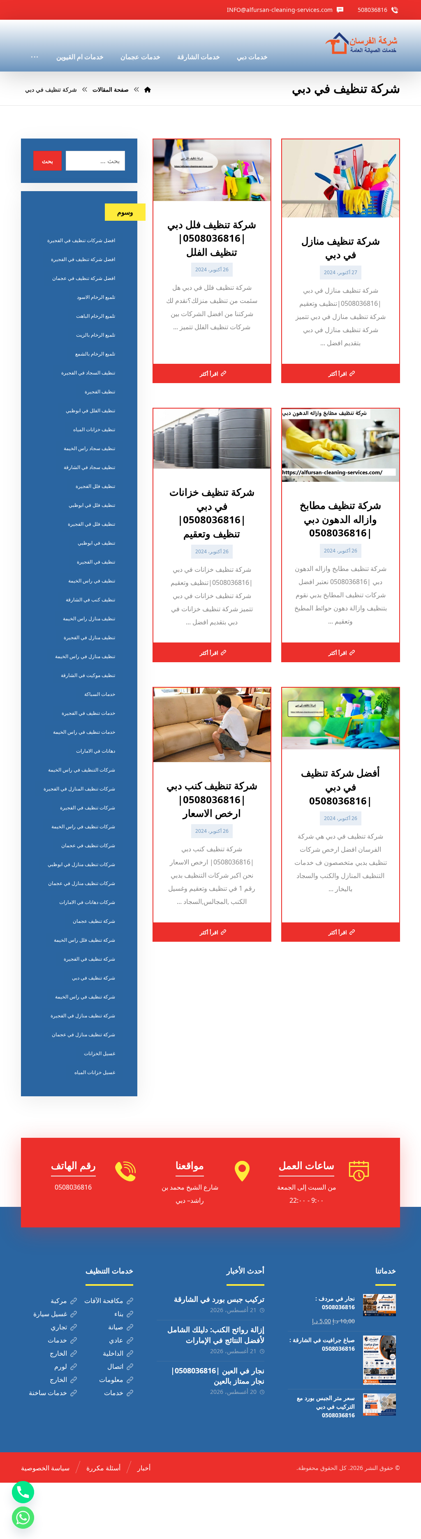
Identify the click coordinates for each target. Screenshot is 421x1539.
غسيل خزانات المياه (94, 1072)
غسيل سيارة (50, 1313)
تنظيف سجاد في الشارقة (89, 467)
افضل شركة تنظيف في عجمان (83, 278)
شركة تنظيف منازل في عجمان (83, 1034)
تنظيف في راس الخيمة (91, 580)
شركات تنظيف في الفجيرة (87, 807)
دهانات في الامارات (95, 750)
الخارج (58, 1353)
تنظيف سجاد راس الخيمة (89, 448)
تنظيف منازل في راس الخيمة (85, 656)
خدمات (57, 1340)
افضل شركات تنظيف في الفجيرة (81, 240)
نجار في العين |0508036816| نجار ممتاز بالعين (217, 1376)
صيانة (115, 1326)
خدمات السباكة (99, 694)
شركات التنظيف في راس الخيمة (81, 769)
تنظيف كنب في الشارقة (90, 599)
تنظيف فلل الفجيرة (95, 486)
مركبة (59, 1300)
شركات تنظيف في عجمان (88, 845)
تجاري (59, 1326)
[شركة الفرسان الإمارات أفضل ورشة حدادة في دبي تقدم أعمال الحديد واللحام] (362, 43)
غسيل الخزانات (99, 1053)
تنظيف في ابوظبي (96, 542)
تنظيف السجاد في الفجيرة (88, 372)
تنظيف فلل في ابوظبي (92, 504)
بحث (47, 161)
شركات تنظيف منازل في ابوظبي (81, 864)
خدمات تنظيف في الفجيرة (88, 712)
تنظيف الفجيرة (100, 391)
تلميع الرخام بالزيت (95, 334)
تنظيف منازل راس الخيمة (89, 618)
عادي (116, 1340)
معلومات (111, 1379)
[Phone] (23, 1492)
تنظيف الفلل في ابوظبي (90, 410)
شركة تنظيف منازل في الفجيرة (83, 1015)
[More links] (34, 46)
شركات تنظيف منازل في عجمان (81, 883)
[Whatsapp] (23, 1518)
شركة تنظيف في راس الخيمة (85, 996)
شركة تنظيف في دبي (93, 977)
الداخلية (113, 1353)
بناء (118, 1313)
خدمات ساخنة (48, 1392)
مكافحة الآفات (103, 1300)
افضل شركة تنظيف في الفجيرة (83, 259)
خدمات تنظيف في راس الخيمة (84, 731)
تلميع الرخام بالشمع (95, 353)
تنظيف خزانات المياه (94, 429)
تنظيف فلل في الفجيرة (91, 523)
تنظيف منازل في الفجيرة (89, 637)
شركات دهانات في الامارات (87, 902)
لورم (60, 1366)
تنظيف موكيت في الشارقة (88, 675)
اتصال (115, 1366)
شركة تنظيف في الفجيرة (89, 958)
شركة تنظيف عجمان (94, 920)
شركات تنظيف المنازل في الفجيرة (79, 788)
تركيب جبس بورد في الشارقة (219, 1299)
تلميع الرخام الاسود (96, 296)
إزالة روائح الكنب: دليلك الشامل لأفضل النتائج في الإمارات (215, 1334)
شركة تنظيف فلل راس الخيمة (84, 939)
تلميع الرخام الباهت (95, 315)
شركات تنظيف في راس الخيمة (83, 826)
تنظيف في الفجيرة (96, 561)
